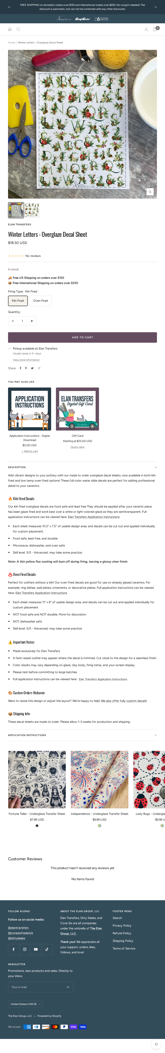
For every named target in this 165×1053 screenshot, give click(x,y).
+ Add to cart (30, 451)
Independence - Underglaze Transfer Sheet (99, 814)
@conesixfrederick (20, 933)
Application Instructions (27, 735)
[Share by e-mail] (39, 368)
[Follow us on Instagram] (24, 949)
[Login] (146, 29)
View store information (26, 359)
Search (117, 918)
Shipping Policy (123, 941)
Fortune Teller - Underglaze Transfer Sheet (37, 814)
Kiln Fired (18, 300)
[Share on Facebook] (20, 368)
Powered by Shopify (49, 1015)
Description (17, 467)
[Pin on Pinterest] (26, 368)
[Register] (67, 987)
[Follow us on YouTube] (35, 949)
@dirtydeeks (16, 938)
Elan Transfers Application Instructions (94, 517)
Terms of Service (124, 948)
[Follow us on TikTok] (46, 949)
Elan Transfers (19, 224)
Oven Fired (40, 300)
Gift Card (77, 436)
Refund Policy (122, 933)
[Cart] (155, 29)
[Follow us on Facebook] (13, 949)
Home (11, 42)
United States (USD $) (24, 1004)
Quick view (78, 447)
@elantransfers (18, 928)
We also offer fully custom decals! (124, 701)
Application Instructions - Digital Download (29, 438)
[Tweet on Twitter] (32, 368)
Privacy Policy (122, 925)
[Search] (18, 29)
